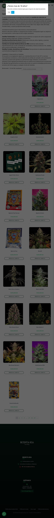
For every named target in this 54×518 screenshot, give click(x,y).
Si (12, 12)
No (9, 12)
